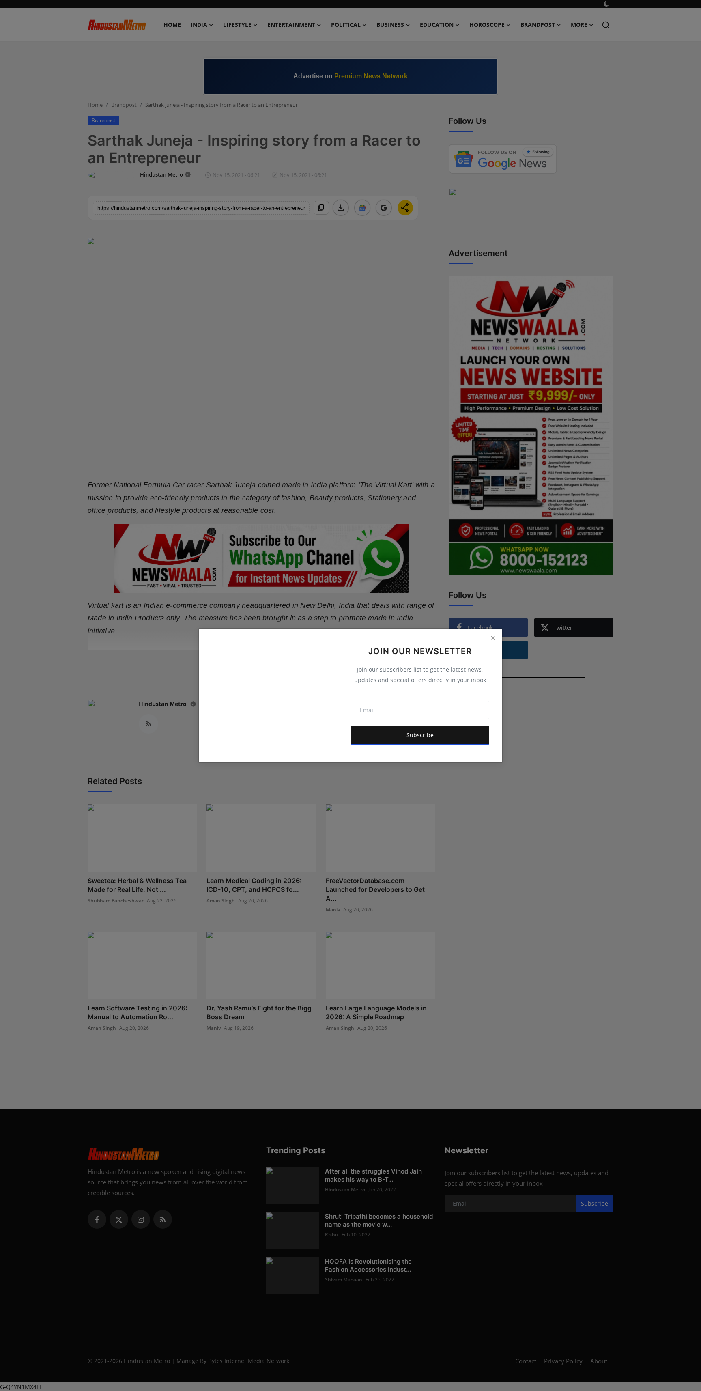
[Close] (493, 638)
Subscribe (420, 735)
